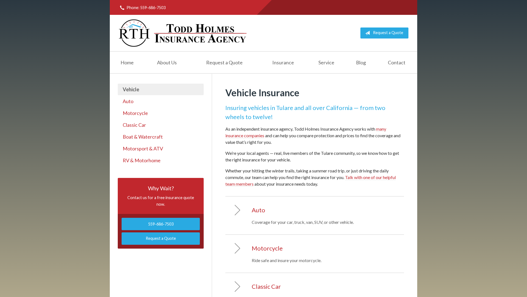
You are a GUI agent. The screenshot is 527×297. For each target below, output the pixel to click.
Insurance (283, 62)
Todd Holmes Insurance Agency (183, 33)
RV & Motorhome (142, 160)
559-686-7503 (160, 224)
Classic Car (134, 125)
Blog (361, 62)
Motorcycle (135, 113)
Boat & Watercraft (143, 137)
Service (326, 62)
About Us (167, 62)
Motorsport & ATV (143, 148)
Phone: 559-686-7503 (146, 7)
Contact (396, 62)
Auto (128, 101)
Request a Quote (388, 32)
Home (127, 62)
